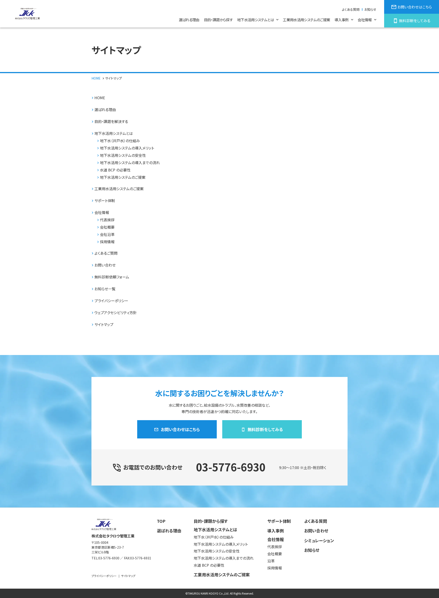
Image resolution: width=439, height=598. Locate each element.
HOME (99, 97)
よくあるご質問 (106, 253)
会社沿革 (107, 234)
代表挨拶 (107, 219)
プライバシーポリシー (111, 300)
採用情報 (107, 241)
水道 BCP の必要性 (115, 170)
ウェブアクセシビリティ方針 (115, 312)
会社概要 (107, 227)
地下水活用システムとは (113, 133)
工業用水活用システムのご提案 (119, 188)
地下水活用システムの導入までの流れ (130, 162)
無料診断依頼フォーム (111, 277)
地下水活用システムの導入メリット (127, 148)
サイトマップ (103, 324)
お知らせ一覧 (104, 288)
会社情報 (101, 212)
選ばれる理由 (105, 109)
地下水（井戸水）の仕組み (120, 140)
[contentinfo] (219, 552)
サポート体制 (104, 200)
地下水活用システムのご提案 (122, 177)
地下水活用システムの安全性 (123, 155)
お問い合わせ (105, 265)
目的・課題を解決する (111, 121)
